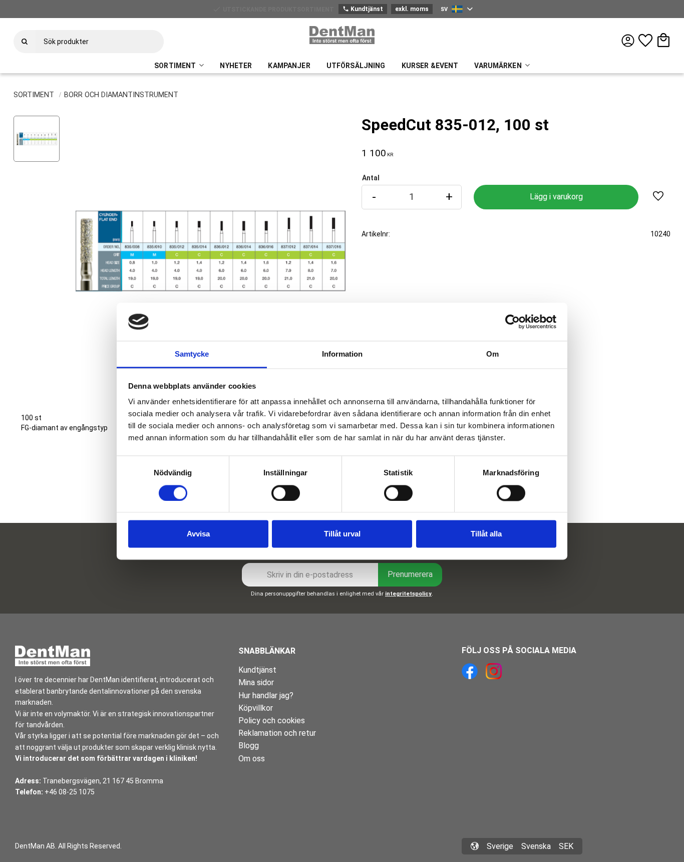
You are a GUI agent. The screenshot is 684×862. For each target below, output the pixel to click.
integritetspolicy (408, 594)
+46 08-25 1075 (70, 792)
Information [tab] (342, 354)
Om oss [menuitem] (251, 758)
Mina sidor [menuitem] (256, 682)
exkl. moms (412, 9)
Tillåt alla (486, 534)
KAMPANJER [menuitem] (289, 66)
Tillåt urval (342, 534)
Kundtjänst (363, 9)
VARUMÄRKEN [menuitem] (497, 66)
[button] (645, 40)
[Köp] (556, 197)
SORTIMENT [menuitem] (175, 66)
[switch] (285, 493)
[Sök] (25, 41)
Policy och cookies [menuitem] (271, 720)
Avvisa (198, 534)
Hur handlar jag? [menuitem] (265, 695)
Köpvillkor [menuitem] (255, 708)
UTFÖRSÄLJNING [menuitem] (356, 66)
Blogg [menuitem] (248, 745)
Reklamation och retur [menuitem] (277, 733)
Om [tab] (492, 354)
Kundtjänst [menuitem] (257, 670)
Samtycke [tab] (192, 354)
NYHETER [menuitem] (236, 66)
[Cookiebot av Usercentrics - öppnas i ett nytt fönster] (512, 321)
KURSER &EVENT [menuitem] (430, 66)
